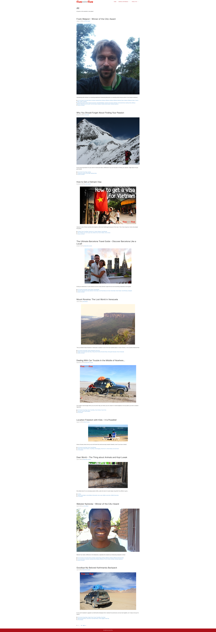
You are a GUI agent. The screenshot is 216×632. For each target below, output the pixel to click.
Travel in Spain (90, 289)
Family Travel (80, 448)
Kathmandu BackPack (82, 618)
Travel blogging (97, 448)
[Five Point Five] (84, 1)
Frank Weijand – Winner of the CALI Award (96, 19)
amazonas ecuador (81, 102)
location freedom (86, 448)
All (78, 100)
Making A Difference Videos (129, 100)
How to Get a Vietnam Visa (88, 182)
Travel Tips (134, 1)
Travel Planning (104, 231)
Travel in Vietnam (97, 231)
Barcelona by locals (85, 290)
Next (84, 625)
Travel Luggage (102, 618)
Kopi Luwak (100, 495)
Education (87, 559)
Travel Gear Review (94, 618)
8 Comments (80, 412)
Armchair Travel (82, 289)
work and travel (116, 448)
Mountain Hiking (104, 351)
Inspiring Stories (99, 100)
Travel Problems (87, 411)
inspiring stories (128, 102)
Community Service (87, 100)
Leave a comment (81, 105)
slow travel (108, 290)
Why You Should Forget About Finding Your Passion (100, 112)
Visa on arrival (107, 232)
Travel (82, 231)
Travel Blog (86, 231)
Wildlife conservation (107, 495)
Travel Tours (97, 350)
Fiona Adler (88, 173)
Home (115, 1)
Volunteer (85, 101)
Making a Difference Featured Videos (117, 100)
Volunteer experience (119, 559)
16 (81, 625)
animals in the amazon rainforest (111, 102)
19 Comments (80, 619)
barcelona (80, 290)
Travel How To (91, 231)
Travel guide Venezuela (112, 351)
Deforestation (95, 495)
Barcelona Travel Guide (94, 290)
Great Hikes (89, 351)
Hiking (93, 351)
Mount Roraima (98, 351)
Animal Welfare (89, 495)
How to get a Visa (89, 232)
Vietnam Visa (95, 232)
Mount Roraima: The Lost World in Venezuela (97, 299)
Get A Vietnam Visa (81, 232)
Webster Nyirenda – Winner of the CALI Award (97, 504)
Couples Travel (90, 617)
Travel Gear (103, 617)
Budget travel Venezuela (82, 351)
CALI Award (81, 100)
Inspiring (93, 100)
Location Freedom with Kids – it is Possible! (96, 420)
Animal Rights (83, 495)
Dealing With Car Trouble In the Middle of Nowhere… (100, 360)
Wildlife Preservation (115, 495)
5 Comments (80, 496)
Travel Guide (113, 290)
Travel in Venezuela (91, 350)
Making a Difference (123, 1)
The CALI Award (107, 559)
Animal (86, 102)
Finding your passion (82, 173)
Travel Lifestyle (109, 448)
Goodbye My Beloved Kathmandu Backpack (96, 567)
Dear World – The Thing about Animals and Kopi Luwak (101, 457)
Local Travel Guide (102, 290)
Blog (80, 231)
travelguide (130, 290)
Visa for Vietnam (101, 232)
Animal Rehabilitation (101, 102)
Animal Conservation (92, 102)
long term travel (81, 411)
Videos (81, 101)
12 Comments (80, 449)
